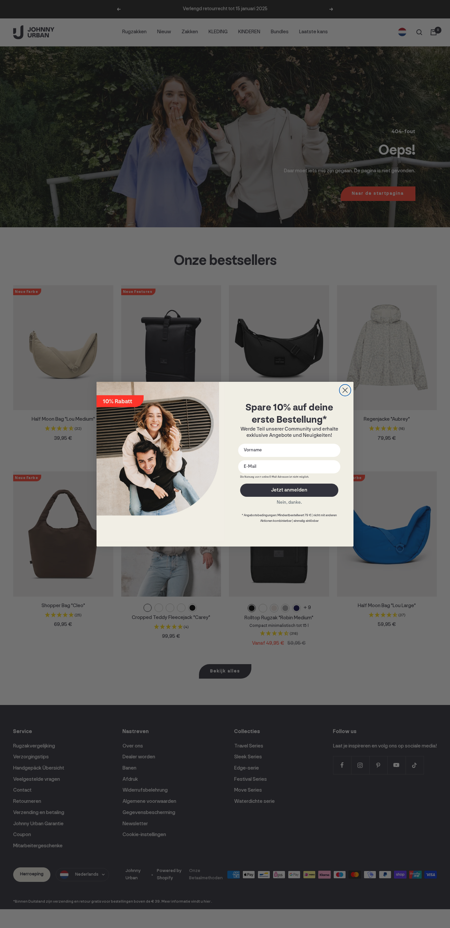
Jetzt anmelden (289, 490)
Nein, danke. (289, 502)
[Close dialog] (345, 390)
